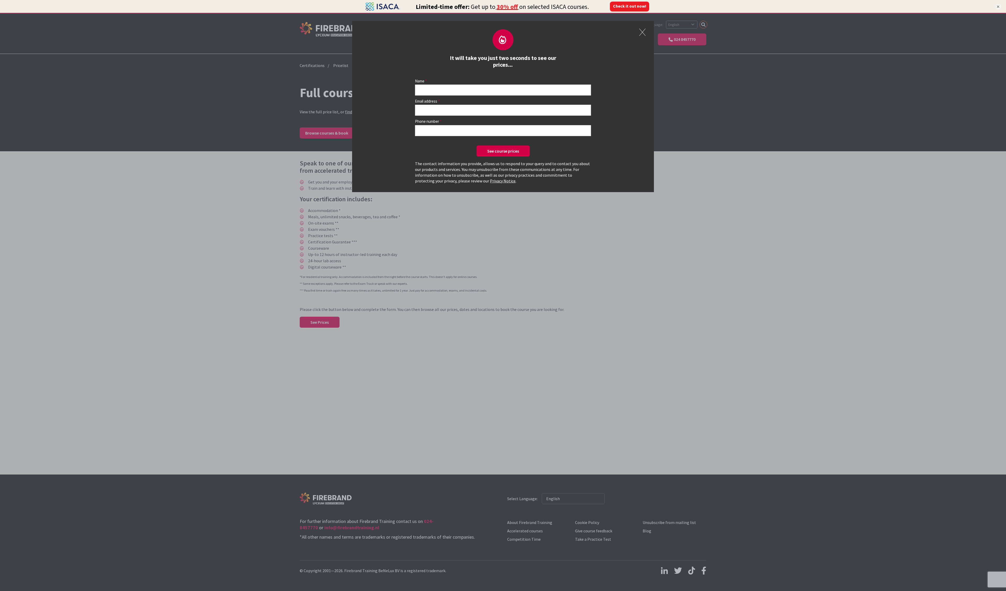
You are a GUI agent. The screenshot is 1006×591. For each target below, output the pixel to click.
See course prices (503, 151)
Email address (426, 101)
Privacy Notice (503, 180)
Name (419, 81)
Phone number (427, 121)
